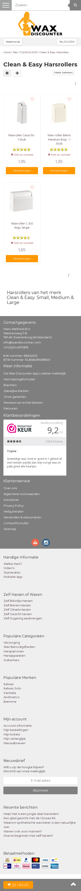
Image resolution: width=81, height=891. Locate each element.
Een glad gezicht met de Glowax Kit (30, 818)
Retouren (11, 408)
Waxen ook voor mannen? (23, 831)
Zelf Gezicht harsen (18, 614)
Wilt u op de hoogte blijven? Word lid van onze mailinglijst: (24, 769)
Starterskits (12, 572)
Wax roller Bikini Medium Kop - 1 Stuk (59, 139)
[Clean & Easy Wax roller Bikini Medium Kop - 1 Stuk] (59, 113)
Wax (15, 52)
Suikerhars (11, 660)
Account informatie (18, 725)
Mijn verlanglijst (15, 738)
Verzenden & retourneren (22, 517)
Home (7, 52)
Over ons (10, 488)
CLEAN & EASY (29, 52)
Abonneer (40, 790)
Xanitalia (10, 693)
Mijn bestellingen (16, 730)
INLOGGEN (66, 41)
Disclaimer (11, 500)
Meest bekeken (63, 72)
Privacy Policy (14, 505)
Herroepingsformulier (19, 379)
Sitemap (10, 529)
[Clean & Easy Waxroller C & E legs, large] (22, 201)
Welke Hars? (13, 563)
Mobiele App (13, 577)
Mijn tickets (12, 734)
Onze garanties (15, 396)
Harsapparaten (14, 655)
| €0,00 (20, 885)
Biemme (10, 701)
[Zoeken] (75, 5)
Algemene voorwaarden (22, 494)
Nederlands (13, 41)
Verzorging (12, 642)
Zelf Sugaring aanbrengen (23, 618)
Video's (9, 568)
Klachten (10, 385)
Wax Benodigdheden (19, 647)
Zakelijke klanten (16, 391)
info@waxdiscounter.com (22, 342)
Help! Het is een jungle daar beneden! (31, 814)
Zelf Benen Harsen (17, 605)
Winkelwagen (22, 170)
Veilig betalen (14, 511)
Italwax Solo (12, 688)
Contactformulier (16, 523)
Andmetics (11, 697)
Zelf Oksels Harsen (17, 609)
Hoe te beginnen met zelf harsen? (28, 835)
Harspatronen (14, 651)
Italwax (9, 684)
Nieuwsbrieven (14, 743)
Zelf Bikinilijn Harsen (18, 601)
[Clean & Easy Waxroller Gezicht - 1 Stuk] (22, 113)
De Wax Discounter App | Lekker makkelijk (35, 373)
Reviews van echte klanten (23, 402)
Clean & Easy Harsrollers (54, 52)
